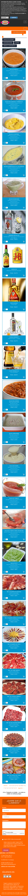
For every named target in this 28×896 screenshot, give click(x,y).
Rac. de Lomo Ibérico (14, 670)
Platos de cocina (8, 42)
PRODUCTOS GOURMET (9, 39)
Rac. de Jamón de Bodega (14, 591)
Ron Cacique (14, 303)
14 (11, 788)
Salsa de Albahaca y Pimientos (14, 101)
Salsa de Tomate (14, 498)
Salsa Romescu (14, 69)
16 (16, 788)
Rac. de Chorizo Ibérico (14, 696)
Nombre (4, 807)
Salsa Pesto (14, 563)
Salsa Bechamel (14, 466)
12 (6, 788)
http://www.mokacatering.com (8, 864)
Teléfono (4, 814)
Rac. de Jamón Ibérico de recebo (14, 618)
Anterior (5, 785)
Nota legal (17, 892)
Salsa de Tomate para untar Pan (14, 530)
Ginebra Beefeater (14, 235)
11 (4, 788)
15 (13, 788)
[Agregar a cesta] (24, 78)
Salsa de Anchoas (14, 199)
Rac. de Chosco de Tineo (14, 775)
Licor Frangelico (14, 371)
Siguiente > (20, 788)
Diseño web (4, 892)
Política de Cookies (5, 893)
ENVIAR (6, 850)
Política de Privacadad (14, 893)
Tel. (7, 860)
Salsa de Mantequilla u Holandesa (14, 166)
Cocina (21, 893)
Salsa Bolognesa (14, 401)
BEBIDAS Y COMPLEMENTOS (9, 45)
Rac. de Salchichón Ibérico (14, 722)
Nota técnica (23, 892)
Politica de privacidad (16, 839)
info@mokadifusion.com (7, 862)
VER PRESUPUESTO (18, 32)
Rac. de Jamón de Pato (14, 644)
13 (9, 788)
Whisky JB (14, 269)
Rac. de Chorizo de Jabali (14, 749)
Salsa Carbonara (14, 433)
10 (24, 785)
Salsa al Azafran (14, 134)
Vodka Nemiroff (14, 337)
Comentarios (5, 820)
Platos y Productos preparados (11, 35)
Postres (17, 42)
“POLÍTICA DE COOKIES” (20, 13)
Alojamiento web (11, 892)
